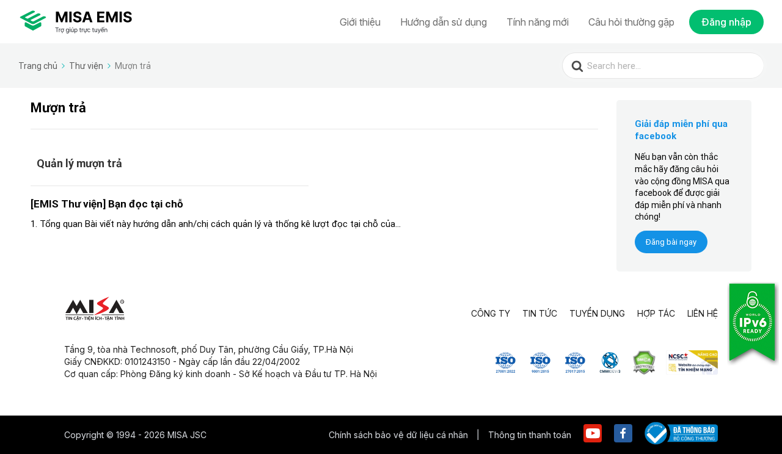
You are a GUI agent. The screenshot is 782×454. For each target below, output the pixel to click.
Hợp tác (656, 313)
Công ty (490, 313)
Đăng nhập (726, 22)
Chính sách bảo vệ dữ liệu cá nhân (399, 435)
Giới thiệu (360, 22)
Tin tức (539, 313)
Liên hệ (702, 313)
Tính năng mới (537, 22)
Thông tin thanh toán (529, 435)
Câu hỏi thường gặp (631, 22)
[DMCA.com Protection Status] (644, 371)
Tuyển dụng (597, 313)
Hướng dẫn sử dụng (443, 22)
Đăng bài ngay (671, 242)
